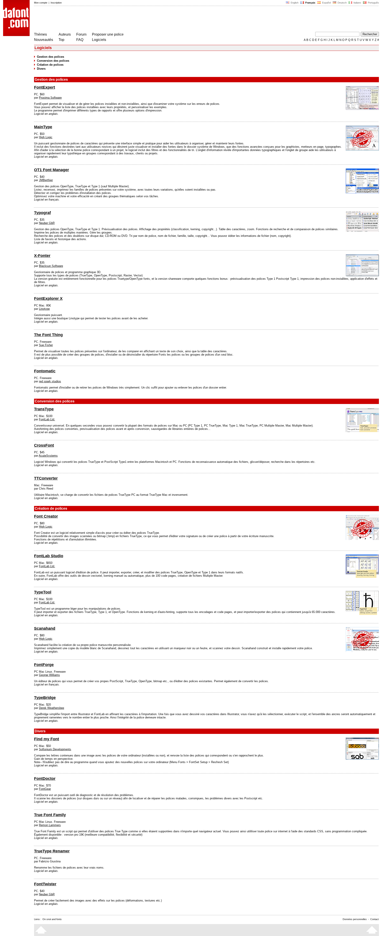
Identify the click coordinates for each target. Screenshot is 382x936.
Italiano (357, 2)
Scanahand (44, 628)
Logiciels (99, 40)
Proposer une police (108, 34)
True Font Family (50, 815)
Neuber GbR (47, 223)
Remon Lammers (50, 825)
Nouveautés (43, 40)
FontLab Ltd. (47, 419)
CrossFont (44, 445)
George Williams (49, 675)
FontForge (44, 664)
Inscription (56, 2)
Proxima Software (50, 97)
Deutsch (341, 2)
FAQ (79, 40)
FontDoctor (44, 778)
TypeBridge (45, 697)
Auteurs (65, 34)
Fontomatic (44, 371)
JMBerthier (46, 180)
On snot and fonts (52, 919)
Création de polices (50, 64)
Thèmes (40, 34)
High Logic (45, 137)
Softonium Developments (55, 749)
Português (373, 2)
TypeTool (42, 592)
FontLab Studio (48, 556)
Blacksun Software (51, 266)
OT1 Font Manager (51, 170)
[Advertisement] (114, 19)
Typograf (42, 213)
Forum (81, 34)
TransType (44, 409)
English (294, 2)
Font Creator (46, 516)
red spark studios (50, 381)
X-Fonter (42, 255)
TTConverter (46, 478)
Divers (41, 68)
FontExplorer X (48, 298)
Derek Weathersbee (51, 708)
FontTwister (45, 884)
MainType (43, 127)
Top (61, 40)
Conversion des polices (53, 60)
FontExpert (44, 87)
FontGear (45, 789)
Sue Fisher (46, 345)
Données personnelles (355, 919)
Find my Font (46, 739)
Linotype (44, 308)
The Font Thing (48, 335)
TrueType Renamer (52, 851)
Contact (374, 919)
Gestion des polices (50, 56)
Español (326, 2)
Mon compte (40, 2)
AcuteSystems (48, 455)
